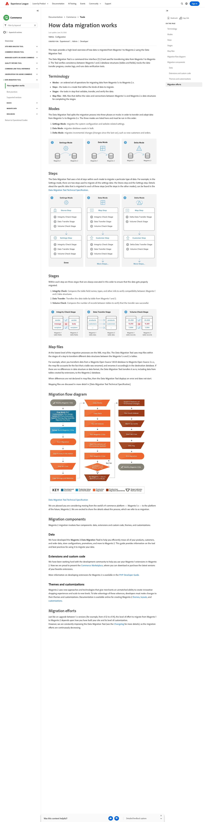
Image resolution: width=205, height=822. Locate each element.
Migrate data (12, 108)
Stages (170, 45)
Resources (11, 114)
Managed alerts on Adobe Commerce (19, 58)
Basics (9, 103)
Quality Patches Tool (13, 63)
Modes (170, 34)
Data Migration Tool (13, 80)
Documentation (56, 17)
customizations (55, 600)
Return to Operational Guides (16, 120)
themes (136, 597)
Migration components (176, 62)
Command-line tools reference (17, 69)
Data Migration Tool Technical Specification (68, 190)
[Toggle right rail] (167, 11)
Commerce (71, 17)
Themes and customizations (180, 79)
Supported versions (14, 97)
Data (171, 67)
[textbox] (20, 25)
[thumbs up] (110, 818)
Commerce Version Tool (14, 52)
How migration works (16, 85)
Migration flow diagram (176, 56)
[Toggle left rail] (38, 11)
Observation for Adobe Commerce (18, 74)
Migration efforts (174, 84)
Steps (169, 40)
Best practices (12, 92)
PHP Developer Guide (129, 574)
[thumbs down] (116, 818)
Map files (170, 51)
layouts (144, 597)
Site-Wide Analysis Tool (14, 46)
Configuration (60, 37)
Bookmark (174, 18)
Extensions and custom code (180, 73)
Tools (82, 17)
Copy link (186, 18)
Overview (9, 41)
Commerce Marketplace (92, 565)
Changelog (119, 624)
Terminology (172, 29)
